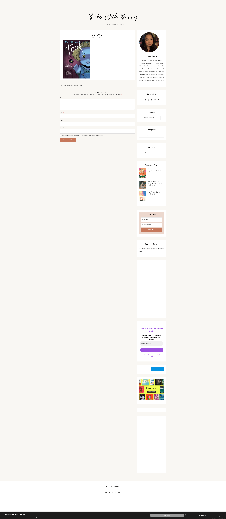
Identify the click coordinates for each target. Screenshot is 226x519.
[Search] (157, 369)
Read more (79, 517)
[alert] (113, 515)
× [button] (224, 513)
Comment (63, 98)
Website (62, 128)
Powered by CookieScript (218, 518)
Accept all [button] (167, 515)
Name (62, 113)
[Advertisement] (151, 289)
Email (62, 120)
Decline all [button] (202, 515)
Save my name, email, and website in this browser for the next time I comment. (83, 136)
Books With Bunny (113, 17)
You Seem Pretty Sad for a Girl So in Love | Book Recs (155, 183)
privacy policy (155, 355)
